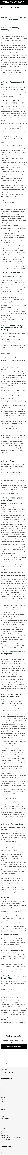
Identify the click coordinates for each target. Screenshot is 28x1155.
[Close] (26, 2)
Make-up (3, 1099)
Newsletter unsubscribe (6, 1087)
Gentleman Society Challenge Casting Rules (11, 1137)
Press (2, 1116)
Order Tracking (4, 1086)
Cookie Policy (4, 1131)
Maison (3, 1112)
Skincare (3, 1101)
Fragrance (3, 1097)
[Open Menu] (1, 7)
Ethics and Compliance (6, 1139)
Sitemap (3, 1152)
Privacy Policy (4, 1128)
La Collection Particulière (7, 1103)
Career (2, 1114)
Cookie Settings (7, 1141)
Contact (3, 1084)
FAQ (2, 1082)
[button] (23, 8)
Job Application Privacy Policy (8, 1130)
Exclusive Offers (5, 1118)
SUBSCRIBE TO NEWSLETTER (14, 1046)
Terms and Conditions (6, 1133)
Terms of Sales (4, 1135)
